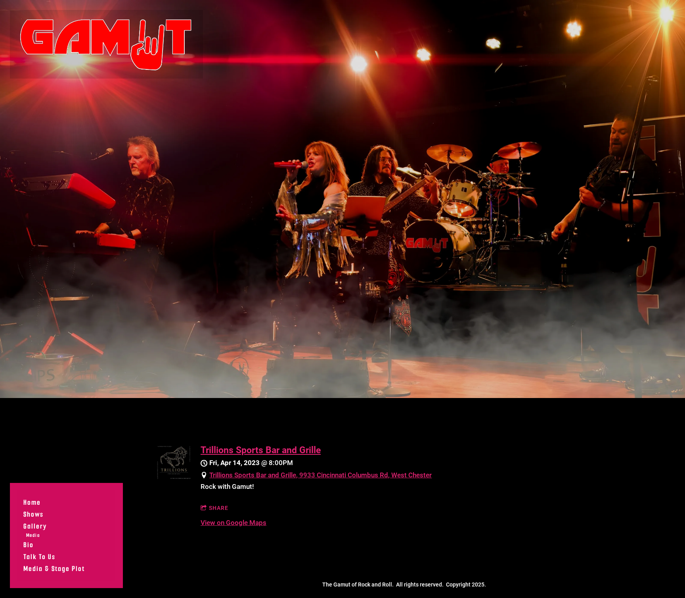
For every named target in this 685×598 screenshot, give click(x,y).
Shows (33, 514)
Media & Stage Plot (54, 568)
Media (33, 535)
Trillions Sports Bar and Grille (261, 450)
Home (32, 502)
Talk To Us (39, 556)
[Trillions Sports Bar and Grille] (174, 477)
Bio (28, 545)
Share (218, 508)
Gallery (35, 526)
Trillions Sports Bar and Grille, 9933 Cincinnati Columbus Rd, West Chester (320, 475)
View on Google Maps (233, 523)
